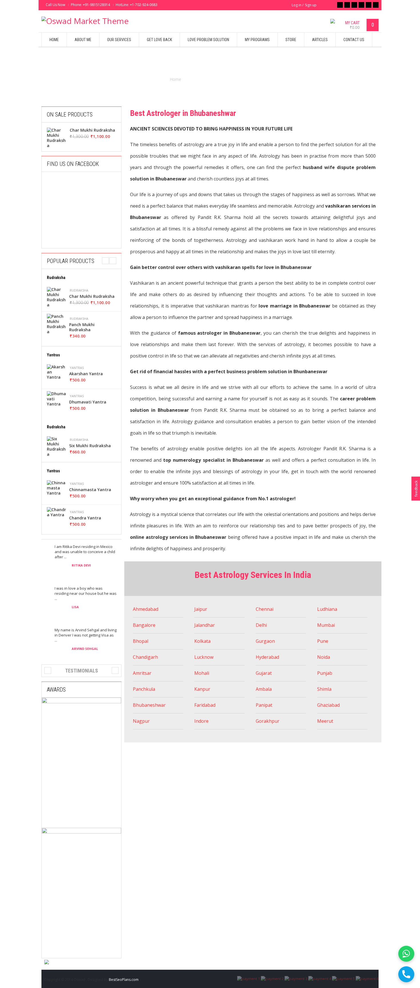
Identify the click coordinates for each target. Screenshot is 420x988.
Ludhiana (327, 609)
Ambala (264, 689)
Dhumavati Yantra (87, 402)
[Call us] (406, 974)
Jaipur (200, 609)
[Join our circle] (361, 5)
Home (175, 79)
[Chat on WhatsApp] (406, 954)
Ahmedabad (145, 609)
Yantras (77, 368)
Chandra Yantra (85, 518)
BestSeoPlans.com (124, 979)
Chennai (264, 609)
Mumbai (326, 625)
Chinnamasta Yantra (90, 489)
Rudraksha (79, 290)
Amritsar (143, 673)
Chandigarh (145, 657)
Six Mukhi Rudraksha (90, 445)
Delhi (261, 625)
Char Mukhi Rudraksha (92, 130)
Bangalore (144, 625)
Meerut (325, 721)
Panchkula (144, 689)
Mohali (201, 673)
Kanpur (202, 689)
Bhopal (140, 641)
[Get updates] (368, 5)
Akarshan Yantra (86, 373)
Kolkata (202, 641)
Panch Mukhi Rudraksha (82, 327)
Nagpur (141, 721)
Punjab (324, 673)
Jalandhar (204, 625)
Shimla (324, 689)
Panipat (264, 705)
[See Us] (354, 5)
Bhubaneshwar (149, 705)
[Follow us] (347, 5)
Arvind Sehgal (85, 648)
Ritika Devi (81, 565)
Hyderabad (267, 657)
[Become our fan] (340, 5)
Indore (201, 721)
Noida (323, 657)
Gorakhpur (267, 721)
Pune (322, 641)
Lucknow (203, 657)
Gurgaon (265, 641)
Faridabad (204, 705)
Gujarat (264, 673)
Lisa (75, 607)
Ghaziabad (328, 705)
